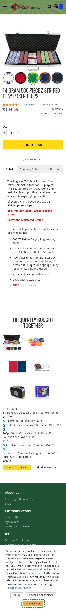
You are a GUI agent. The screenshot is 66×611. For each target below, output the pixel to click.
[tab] (10, 169)
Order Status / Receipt (18, 526)
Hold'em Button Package (20, 420)
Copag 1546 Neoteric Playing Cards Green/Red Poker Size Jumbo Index (31, 454)
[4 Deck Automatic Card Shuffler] (18, 382)
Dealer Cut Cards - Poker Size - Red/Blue (30, 425)
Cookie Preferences (18, 588)
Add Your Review (49, 104)
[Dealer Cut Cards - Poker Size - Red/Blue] (18, 357)
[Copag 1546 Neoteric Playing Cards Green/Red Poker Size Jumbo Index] (42, 382)
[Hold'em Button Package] (36, 332)
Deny (16, 595)
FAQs (8, 503)
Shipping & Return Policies (21, 499)
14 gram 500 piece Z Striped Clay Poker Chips (30, 412)
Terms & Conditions (17, 540)
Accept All (33, 603)
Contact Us (11, 517)
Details (10, 169)
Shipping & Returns (32, 169)
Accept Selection (41, 595)
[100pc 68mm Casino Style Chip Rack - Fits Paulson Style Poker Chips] (42, 357)
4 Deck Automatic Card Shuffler (25, 445)
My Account (12, 522)
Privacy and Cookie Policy (43, 569)
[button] (31, 85)
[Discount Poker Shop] (25, 7)
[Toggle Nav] (5, 6)
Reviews (55, 169)
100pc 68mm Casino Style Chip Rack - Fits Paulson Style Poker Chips (28, 435)
